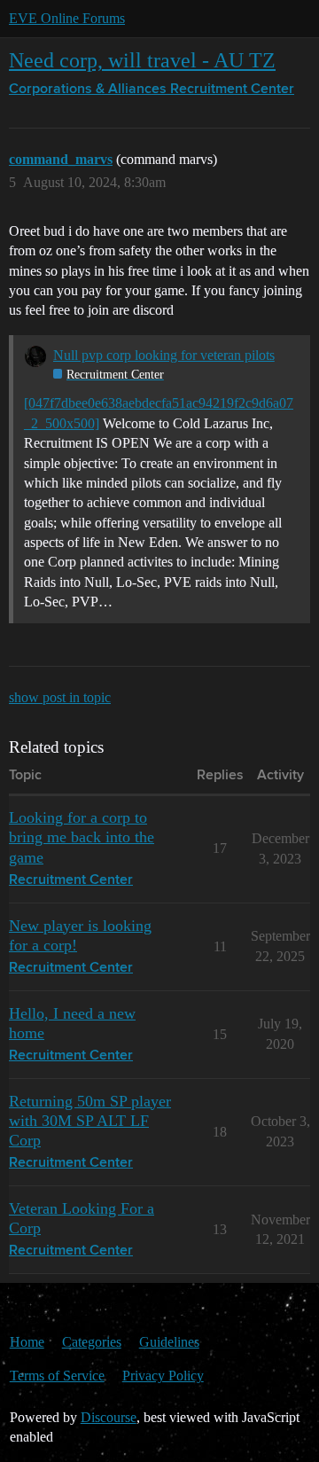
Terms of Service (57, 1375)
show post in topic (60, 697)
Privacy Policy (163, 1375)
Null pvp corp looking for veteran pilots (164, 355)
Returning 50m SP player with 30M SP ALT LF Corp (90, 1120)
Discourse (108, 1417)
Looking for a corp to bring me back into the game (81, 837)
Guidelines (169, 1341)
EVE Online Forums (67, 18)
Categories (91, 1341)
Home (27, 1341)
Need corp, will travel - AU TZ (142, 60)
